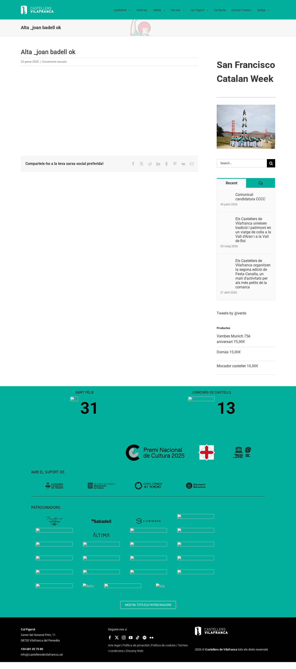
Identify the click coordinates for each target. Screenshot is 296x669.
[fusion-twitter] (117, 637)
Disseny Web (134, 651)
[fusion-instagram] (124, 637)
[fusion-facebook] (110, 637)
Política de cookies (163, 645)
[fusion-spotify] (144, 637)
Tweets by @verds (231, 313)
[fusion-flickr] (151, 637)
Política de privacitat (136, 645)
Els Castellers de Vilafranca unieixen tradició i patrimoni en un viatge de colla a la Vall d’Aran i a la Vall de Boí (253, 230)
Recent (231, 183)
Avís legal (114, 645)
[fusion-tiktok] (137, 637)
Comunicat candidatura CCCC (250, 196)
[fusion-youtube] (131, 637)
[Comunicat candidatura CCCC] (226, 195)
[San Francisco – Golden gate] (246, 106)
